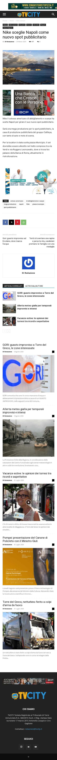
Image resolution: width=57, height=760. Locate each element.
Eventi (29, 25)
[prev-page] (4, 331)
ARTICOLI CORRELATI (13, 286)
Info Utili (36, 25)
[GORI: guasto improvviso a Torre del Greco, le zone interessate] (9, 296)
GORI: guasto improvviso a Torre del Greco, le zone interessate (24, 346)
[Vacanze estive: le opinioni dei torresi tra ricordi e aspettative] (9, 321)
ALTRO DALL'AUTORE (34, 286)
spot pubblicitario (10, 207)
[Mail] (28, 747)
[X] (11, 222)
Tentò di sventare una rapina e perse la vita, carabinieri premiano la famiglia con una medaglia (41, 242)
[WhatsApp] (23, 222)
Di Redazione (9, 42)
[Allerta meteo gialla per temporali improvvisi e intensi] (9, 308)
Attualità (22, 25)
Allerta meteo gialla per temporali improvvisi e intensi (23, 411)
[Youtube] (35, 747)
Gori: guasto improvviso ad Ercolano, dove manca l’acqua (14, 241)
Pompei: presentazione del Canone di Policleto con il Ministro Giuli (25, 539)
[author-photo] (28, 269)
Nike (28, 204)
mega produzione (10, 204)
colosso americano (16, 201)
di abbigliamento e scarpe (35, 201)
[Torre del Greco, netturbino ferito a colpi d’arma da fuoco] (28, 630)
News (12, 21)
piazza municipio (38, 204)
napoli (21, 204)
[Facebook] (5, 222)
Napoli (43, 25)
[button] (4, 14)
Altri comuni (20, 21)
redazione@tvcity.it (33, 729)
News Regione (7, 28)
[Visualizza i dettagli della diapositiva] (28, 681)
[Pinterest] (17, 222)
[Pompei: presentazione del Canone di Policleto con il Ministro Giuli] (28, 566)
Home (5, 21)
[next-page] (8, 331)
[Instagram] (21, 746)
